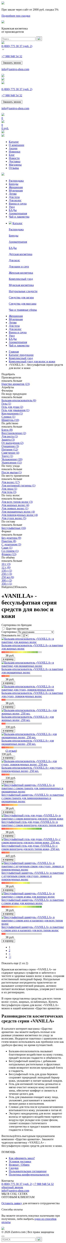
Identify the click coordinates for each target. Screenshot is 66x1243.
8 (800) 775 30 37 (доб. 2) (16, 1184)
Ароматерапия (18, 213)
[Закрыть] (2, 1236)
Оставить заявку (11, 1203)
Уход (12, 206)
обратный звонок (12, 1187)
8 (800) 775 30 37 (16, 46)
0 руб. (5, 128)
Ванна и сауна (18, 203)
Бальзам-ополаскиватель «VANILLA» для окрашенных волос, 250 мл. (27, 742)
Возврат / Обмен (19, 1164)
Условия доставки (20, 1161)
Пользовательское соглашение (28, 1171)
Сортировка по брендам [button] (16, 625)
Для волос (15, 200)
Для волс (14, 260)
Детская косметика (20, 254)
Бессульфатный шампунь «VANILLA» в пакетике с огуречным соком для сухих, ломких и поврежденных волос (32, 876)
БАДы (13, 210)
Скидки (14, 1168)
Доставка (14, 161)
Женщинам (16, 187)
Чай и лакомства (19, 216)
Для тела (14, 197)
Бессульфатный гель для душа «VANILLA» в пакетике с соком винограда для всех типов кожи (32, 823)
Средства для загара (21, 297)
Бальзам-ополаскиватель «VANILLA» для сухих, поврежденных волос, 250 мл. (32, 769)
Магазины (15, 164)
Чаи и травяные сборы (23, 309)
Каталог (14, 141)
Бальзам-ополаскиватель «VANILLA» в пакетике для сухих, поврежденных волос (32, 694)
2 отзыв (11, 750)
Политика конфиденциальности (29, 1174)
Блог (12, 154)
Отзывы (14, 167)
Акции (13, 148)
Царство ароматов (17, 628)
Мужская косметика (21, 285)
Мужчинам (16, 190)
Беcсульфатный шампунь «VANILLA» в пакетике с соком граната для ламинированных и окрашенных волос (32, 798)
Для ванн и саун (19, 266)
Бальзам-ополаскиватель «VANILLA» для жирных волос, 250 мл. (27, 718)
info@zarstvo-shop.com (15, 69)
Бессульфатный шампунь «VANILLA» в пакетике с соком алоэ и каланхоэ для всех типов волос (32, 928)
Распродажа (16, 180)
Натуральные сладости (23, 291)
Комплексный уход (21, 278)
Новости (14, 158)
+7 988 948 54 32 (11, 56)
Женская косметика (21, 272)
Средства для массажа (22, 303)
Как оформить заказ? (22, 1158)
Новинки (14, 151)
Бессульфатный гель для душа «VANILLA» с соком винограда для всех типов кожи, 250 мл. (30, 847)
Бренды (13, 183)
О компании (16, 145)
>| (10, 957)
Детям (12, 193)
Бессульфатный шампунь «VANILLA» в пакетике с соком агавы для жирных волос (32, 901)
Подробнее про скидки (15, 15)
